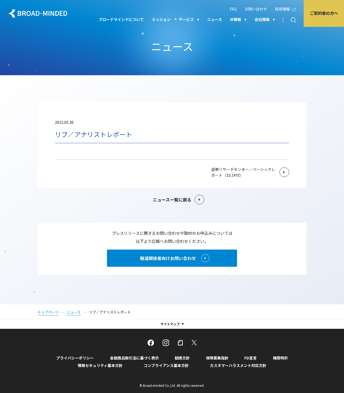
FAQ (233, 9)
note (180, 342)
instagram (166, 343)
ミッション (161, 19)
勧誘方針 (182, 357)
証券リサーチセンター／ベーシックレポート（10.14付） (243, 172)
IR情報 (235, 19)
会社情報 (262, 19)
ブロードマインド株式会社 (37, 13)
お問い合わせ (256, 9)
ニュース (214, 19)
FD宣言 (250, 357)
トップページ (48, 312)
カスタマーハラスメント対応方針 (238, 365)
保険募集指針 (217, 357)
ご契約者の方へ (324, 13)
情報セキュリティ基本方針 (100, 365)
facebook (151, 343)
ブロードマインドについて (121, 19)
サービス (186, 19)
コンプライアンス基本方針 (166, 365)
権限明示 (280, 357)
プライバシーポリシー (75, 357)
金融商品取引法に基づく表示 (134, 357)
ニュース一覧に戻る (172, 199)
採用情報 (282, 9)
